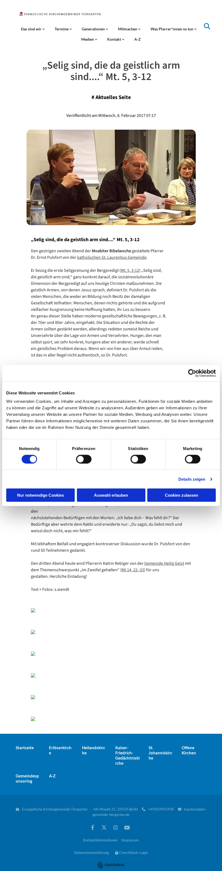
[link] (33, 29)
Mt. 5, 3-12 (130, 270)
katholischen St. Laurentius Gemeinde (111, 257)
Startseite (25, 747)
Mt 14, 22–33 (133, 570)
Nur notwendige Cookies (40, 495)
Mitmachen (128, 29)
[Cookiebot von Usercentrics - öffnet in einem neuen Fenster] (192, 373)
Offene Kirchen (189, 750)
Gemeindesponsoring (27, 778)
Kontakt (114, 39)
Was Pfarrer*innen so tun (172, 29)
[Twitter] (104, 827)
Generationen (94, 29)
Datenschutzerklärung (91, 852)
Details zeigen (191, 479)
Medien (88, 39)
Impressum (130, 840)
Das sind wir (31, 29)
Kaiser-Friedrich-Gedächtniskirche (127, 755)
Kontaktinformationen (100, 840)
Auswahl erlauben (111, 495)
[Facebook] (93, 827)
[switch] (84, 459)
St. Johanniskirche (160, 752)
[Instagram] (115, 827)
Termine (62, 29)
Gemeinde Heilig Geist (164, 563)
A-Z (137, 39)
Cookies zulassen (181, 495)
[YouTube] (127, 827)
